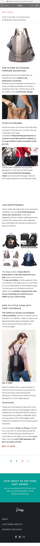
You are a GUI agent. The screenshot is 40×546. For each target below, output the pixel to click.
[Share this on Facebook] (17, 461)
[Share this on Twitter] (11, 461)
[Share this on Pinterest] (22, 461)
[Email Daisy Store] (23, 537)
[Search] (32, 5)
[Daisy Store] (20, 5)
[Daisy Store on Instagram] (20, 537)
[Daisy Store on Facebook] (16, 537)
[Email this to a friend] (28, 461)
